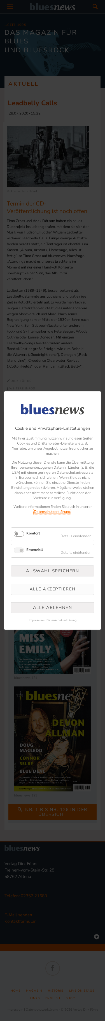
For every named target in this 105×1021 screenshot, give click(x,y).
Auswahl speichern (52, 571)
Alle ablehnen (52, 607)
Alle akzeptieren (53, 589)
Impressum (36, 620)
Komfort (33, 533)
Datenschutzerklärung (52, 511)
